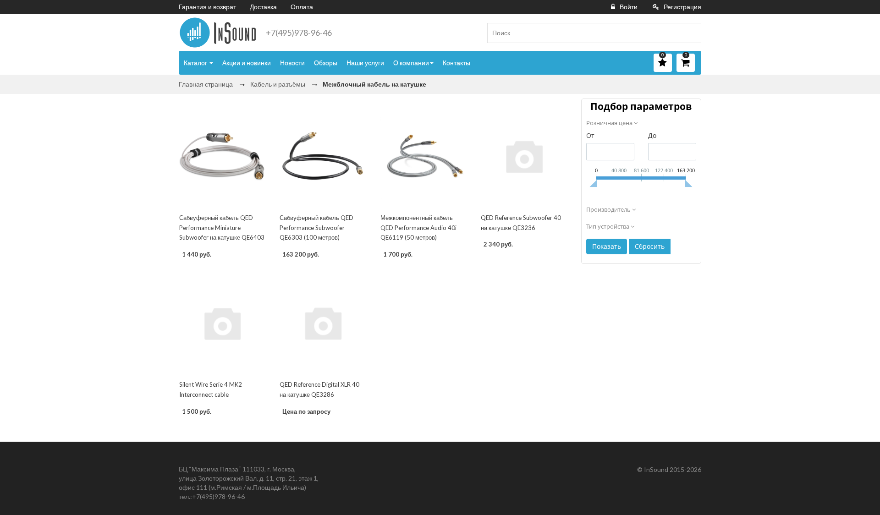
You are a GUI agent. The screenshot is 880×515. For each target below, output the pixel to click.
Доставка (263, 7)
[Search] (691, 33)
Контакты (456, 62)
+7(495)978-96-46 (299, 32)
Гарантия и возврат (207, 7)
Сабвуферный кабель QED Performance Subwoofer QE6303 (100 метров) (316, 227)
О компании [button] (411, 62)
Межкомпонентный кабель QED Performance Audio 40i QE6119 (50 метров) (418, 227)
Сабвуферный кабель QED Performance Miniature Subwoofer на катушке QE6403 (221, 227)
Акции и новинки (246, 62)
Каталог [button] (196, 62)
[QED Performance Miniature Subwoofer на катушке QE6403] (222, 156)
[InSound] (218, 32)
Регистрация (682, 7)
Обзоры (325, 62)
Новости (292, 62)
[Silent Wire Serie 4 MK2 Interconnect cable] (222, 323)
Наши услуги (365, 62)
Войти (629, 7)
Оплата (302, 7)
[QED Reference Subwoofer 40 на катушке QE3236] (523, 156)
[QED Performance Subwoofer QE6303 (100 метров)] (322, 156)
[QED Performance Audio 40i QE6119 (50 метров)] (423, 156)
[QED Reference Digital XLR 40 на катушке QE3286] (322, 323)
